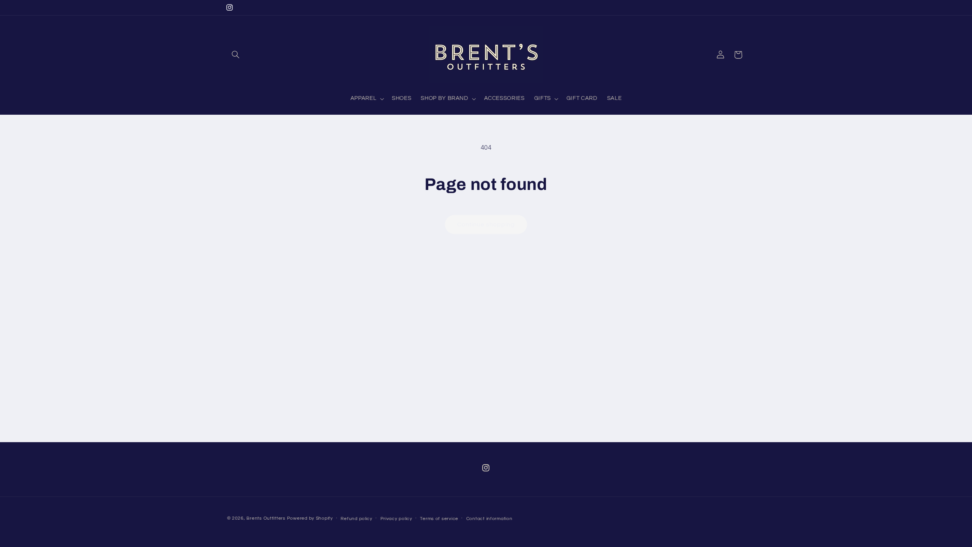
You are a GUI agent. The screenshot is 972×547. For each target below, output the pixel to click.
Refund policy (356, 519)
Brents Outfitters (266, 518)
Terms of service (439, 519)
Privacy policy (396, 519)
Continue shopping (486, 224)
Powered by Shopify (310, 518)
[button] (236, 54)
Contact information (489, 519)
